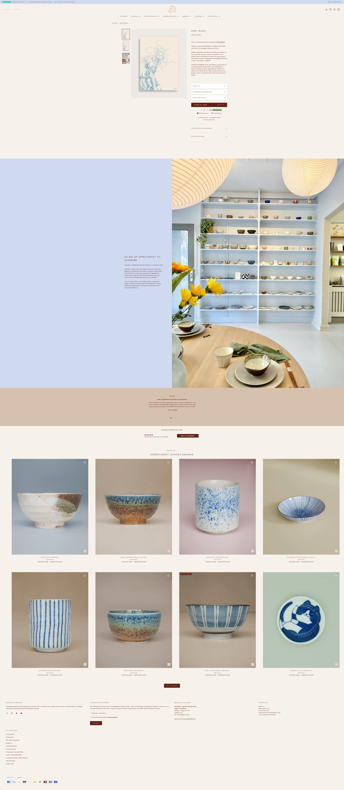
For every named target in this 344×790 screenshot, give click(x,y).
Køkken (186, 16)
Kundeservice (10, 737)
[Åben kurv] (339, 9)
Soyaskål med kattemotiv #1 (301, 670)
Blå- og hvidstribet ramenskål (217, 670)
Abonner (96, 723)
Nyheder (124, 16)
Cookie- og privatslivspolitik (13, 755)
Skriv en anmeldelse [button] (188, 436)
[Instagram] (11, 713)
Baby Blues (124, 23)
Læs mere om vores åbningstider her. (185, 719)
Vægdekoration (170, 16)
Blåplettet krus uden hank (217, 557)
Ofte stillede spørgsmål (12, 740)
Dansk (16, 9)
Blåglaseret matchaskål (134, 670)
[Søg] (335, 9)
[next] (184, 64)
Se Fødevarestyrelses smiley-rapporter (17, 758)
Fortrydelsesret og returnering (14, 752)
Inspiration (213, 16)
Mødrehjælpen (221, 42)
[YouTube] (21, 713)
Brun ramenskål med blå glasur (134, 557)
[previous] (134, 64)
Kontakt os (9, 743)
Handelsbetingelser (11, 746)
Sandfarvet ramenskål (50, 557)
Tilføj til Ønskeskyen (204, 113)
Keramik (135, 16)
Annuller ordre (10, 764)
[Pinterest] (16, 713)
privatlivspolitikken (112, 717)
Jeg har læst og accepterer (104, 717)
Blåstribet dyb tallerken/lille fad (301, 557)
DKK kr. (7, 9)
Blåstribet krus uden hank (50, 670)
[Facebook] (7, 713)
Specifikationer (198, 136)
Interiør (198, 16)
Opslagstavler (150, 16)
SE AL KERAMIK (172, 685)
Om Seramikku (10, 734)
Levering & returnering (201, 128)
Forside (114, 23)
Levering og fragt (11, 749)
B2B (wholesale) (10, 761)
